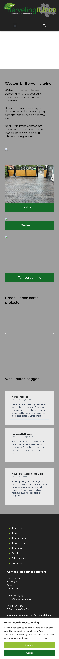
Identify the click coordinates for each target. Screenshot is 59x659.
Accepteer (30, 645)
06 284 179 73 (16, 595)
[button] (15, 25)
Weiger (29, 653)
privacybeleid (35, 638)
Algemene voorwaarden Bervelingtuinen (29, 615)
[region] (29, 638)
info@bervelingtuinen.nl (20, 599)
